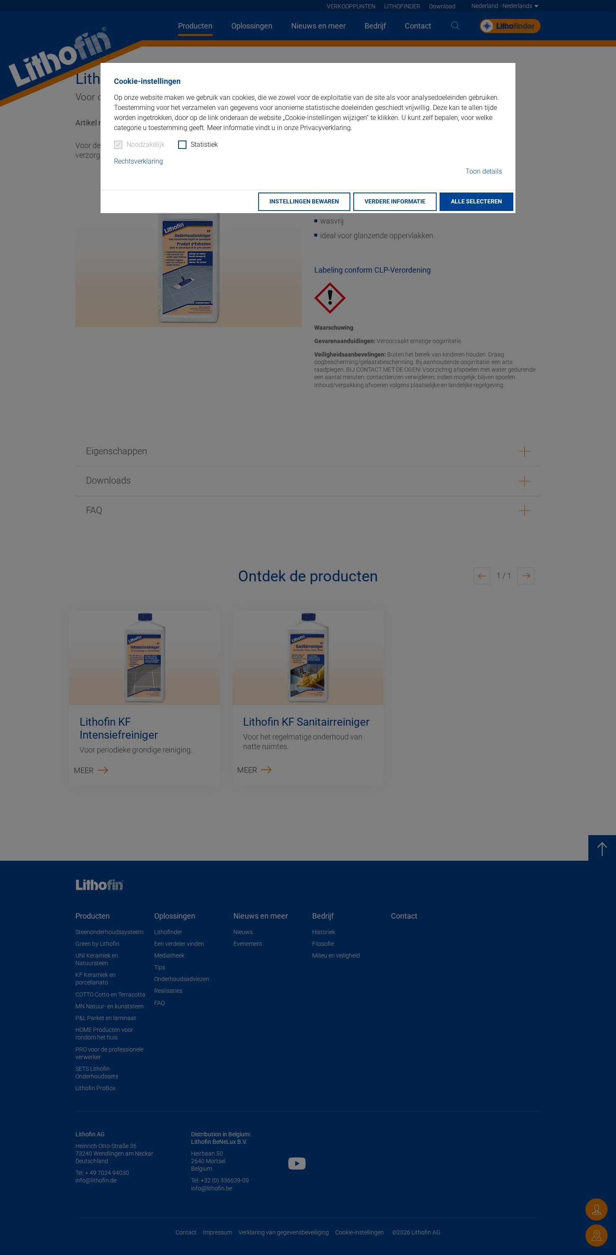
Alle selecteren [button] (476, 201)
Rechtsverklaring (138, 161)
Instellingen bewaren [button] (304, 201)
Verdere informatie (395, 201)
